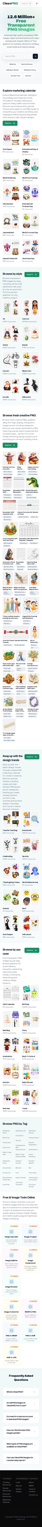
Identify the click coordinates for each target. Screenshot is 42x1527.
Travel (24, 1108)
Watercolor (26, 371)
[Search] (30, 3)
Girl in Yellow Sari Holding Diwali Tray (34, 643)
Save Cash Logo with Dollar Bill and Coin (9, 665)
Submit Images (18, 1490)
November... (7, 517)
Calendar (20, 569)
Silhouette (26, 397)
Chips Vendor (20, 475)
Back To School (28, 1056)
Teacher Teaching (10, 830)
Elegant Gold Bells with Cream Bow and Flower (33, 689)
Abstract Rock (8, 567)
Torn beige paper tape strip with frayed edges (9, 735)
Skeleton (12, 64)
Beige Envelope (20, 595)
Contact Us (33, 1495)
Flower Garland (19, 645)
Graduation (7, 1056)
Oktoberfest (8, 204)
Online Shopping (32, 1155)
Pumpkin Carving (18, 1162)
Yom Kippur (7, 149)
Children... (26, 623)
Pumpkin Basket (32, 1162)
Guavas (6, 908)
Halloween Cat (21, 1131)
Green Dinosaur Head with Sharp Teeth (32, 492)
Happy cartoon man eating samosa (33, 469)
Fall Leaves (26, 934)
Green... (29, 495)
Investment (27, 830)
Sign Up (19, 1486)
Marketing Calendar (7, 1501)
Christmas (6, 1185)
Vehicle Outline (23, 517)
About (31, 1482)
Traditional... (8, 645)
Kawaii (24, 345)
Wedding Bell (32, 691)
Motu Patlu (21, 471)
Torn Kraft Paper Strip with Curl (19, 711)
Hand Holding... (33, 569)
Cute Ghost (19, 1136)
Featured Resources (7, 1495)
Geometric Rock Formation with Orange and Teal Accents (9, 564)
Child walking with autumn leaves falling (21, 688)
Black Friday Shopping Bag (20, 1155)
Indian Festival (20, 1178)
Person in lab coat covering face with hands (21, 666)
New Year (6, 1108)
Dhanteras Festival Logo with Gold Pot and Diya (8, 689)
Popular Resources (7, 1489)
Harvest (28, 76)
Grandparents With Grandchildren (20, 1147)
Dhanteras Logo (7, 694)
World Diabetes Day (30, 882)
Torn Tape (19, 714)
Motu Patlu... (8, 471)
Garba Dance (33, 1149)
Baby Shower (27, 1082)
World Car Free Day (29, 178)
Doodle (6, 397)
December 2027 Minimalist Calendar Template (28, 539)
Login (18, 1482)
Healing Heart (32, 567)
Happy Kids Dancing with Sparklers (29, 617)
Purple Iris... (32, 716)
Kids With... (27, 621)
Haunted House (27, 64)
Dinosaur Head (31, 497)
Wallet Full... (8, 716)
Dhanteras (7, 691)
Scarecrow (6, 1173)
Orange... (31, 671)
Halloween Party (30, 70)
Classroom (6, 1147)
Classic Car (34, 517)
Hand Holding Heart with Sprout (32, 564)
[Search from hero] (35, 56)
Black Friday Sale (7, 1153)
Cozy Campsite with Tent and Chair (10, 539)
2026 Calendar (8, 1004)
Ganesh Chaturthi (10, 258)
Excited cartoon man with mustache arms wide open (9, 469)
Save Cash (7, 668)
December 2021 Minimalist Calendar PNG (19, 492)
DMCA (31, 1486)
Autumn (6, 1082)
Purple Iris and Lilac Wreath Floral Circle (33, 711)
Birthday (25, 1004)
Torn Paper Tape (9, 740)
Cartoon (25, 319)
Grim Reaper (8, 934)
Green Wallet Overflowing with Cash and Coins (8, 711)
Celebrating (7, 856)
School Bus (33, 1173)
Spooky (25, 856)
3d (4, 319)
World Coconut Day (30, 232)
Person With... (19, 669)
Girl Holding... (34, 648)
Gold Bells (31, 694)
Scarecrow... (21, 691)
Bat (30, 1168)
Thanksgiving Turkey (11, 882)
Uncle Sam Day (28, 258)
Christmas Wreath (32, 1186)
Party (24, 1030)
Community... (8, 621)
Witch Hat (6, 1138)
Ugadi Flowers (32, 668)
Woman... (34, 645)
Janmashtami (8, 232)
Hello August (8, 543)
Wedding (6, 1030)
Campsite (7, 546)
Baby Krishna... (6, 593)
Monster (19, 1168)
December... (7, 495)
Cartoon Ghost (34, 1138)
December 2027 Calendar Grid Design (7, 493)
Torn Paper (19, 716)
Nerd (24, 908)
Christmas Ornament (19, 1184)
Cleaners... (7, 623)
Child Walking (19, 694)
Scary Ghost (7, 1168)
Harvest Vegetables (33, 1144)
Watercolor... (33, 714)
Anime (5, 345)
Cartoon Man (8, 474)
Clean (10, 3)
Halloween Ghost (6, 1132)
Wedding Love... (20, 592)
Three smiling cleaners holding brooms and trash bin (11, 618)
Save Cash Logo (7, 672)
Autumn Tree (15, 76)
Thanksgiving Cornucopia (33, 1179)
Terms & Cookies (32, 1490)
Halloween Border (12, 70)
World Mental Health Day (7, 1179)
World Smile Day (9, 178)
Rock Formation (9, 569)
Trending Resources (7, 1483)
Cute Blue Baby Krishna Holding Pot (34, 589)
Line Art (6, 371)
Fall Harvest (7, 1143)
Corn (17, 1173)
